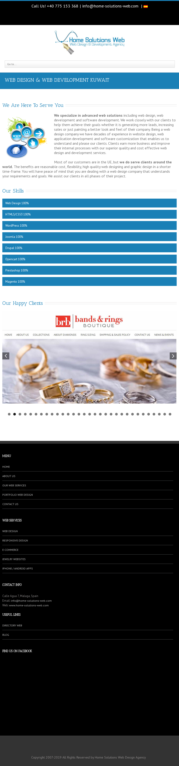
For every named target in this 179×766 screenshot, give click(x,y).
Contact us (10, 504)
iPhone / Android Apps (17, 568)
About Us (8, 476)
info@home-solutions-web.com (110, 6)
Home (6, 466)
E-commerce (10, 550)
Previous (5, 355)
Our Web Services (14, 485)
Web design (10, 531)
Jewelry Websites (14, 559)
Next (173, 355)
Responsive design (15, 540)
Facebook (89, 17)
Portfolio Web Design (17, 494)
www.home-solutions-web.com (29, 605)
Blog (5, 634)
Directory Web (12, 625)
